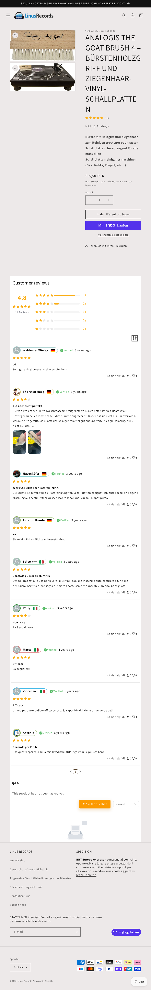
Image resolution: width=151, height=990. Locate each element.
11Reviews (22, 312)
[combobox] (126, 804)
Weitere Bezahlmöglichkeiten (113, 234)
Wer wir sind (17, 860)
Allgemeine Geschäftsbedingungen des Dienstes (40, 878)
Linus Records (25, 981)
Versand (105, 181)
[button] (8, 15)
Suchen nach (18, 905)
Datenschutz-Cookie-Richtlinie (29, 869)
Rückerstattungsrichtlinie (26, 887)
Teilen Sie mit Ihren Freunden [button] (108, 246)
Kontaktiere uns (20, 896)
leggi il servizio (86, 875)
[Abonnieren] (76, 932)
